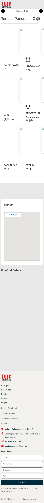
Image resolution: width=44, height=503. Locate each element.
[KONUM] (6, 109)
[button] (39, 5)
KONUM (8, 115)
